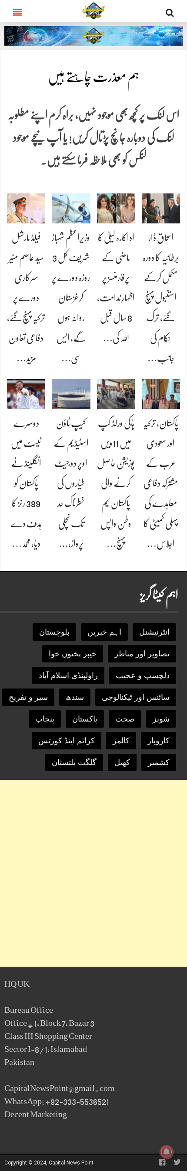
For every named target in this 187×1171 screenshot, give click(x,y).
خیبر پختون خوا (73, 653)
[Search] (169, 12)
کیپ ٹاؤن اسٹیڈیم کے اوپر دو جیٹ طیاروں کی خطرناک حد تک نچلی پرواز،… (71, 483)
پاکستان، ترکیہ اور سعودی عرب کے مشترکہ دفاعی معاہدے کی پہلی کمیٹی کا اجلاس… (160, 483)
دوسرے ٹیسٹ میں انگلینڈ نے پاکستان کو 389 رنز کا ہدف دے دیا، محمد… (26, 483)
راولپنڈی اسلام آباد (68, 675)
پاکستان (84, 719)
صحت (125, 719)
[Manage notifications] (167, 1152)
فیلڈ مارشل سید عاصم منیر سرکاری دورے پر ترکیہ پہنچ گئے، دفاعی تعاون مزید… (26, 297)
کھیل (122, 762)
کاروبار (158, 740)
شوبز (161, 719)
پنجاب (44, 719)
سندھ (75, 697)
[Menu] (17, 11)
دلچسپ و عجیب (143, 675)
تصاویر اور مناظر (142, 653)
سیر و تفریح (28, 697)
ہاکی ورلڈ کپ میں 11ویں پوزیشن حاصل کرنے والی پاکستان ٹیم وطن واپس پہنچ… (116, 483)
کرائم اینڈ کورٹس (66, 740)
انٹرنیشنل (154, 632)
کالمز (121, 740)
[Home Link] (93, 10)
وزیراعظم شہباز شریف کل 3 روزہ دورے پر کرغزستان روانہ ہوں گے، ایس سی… (71, 297)
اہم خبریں (104, 632)
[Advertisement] (93, 873)
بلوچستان (54, 632)
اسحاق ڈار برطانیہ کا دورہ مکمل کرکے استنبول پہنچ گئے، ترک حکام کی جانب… (161, 297)
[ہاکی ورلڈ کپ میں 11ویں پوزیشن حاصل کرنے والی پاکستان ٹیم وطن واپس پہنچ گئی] (116, 393)
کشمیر (159, 762)
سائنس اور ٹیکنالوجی (136, 697)
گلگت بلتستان (74, 762)
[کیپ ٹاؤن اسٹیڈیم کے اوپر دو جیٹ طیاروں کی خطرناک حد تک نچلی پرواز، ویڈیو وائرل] (71, 393)
